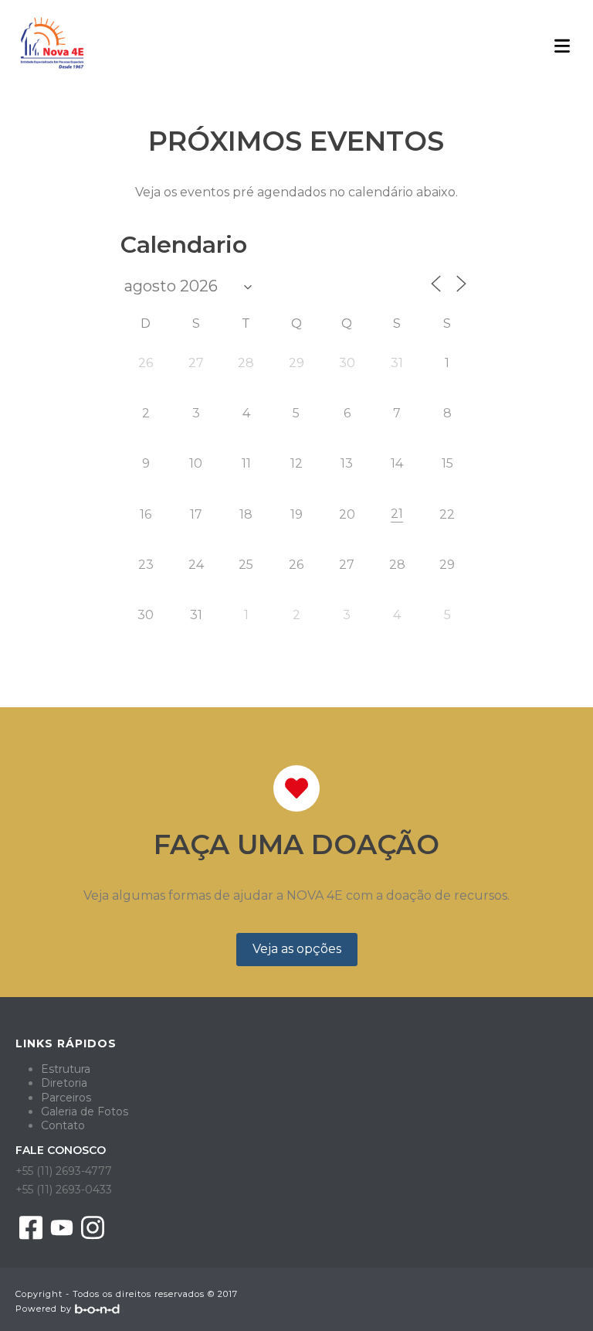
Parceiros (66, 1098)
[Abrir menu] (562, 44)
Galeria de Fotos (84, 1111)
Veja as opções (296, 948)
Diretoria (64, 1083)
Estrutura (65, 1069)
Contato (63, 1125)
